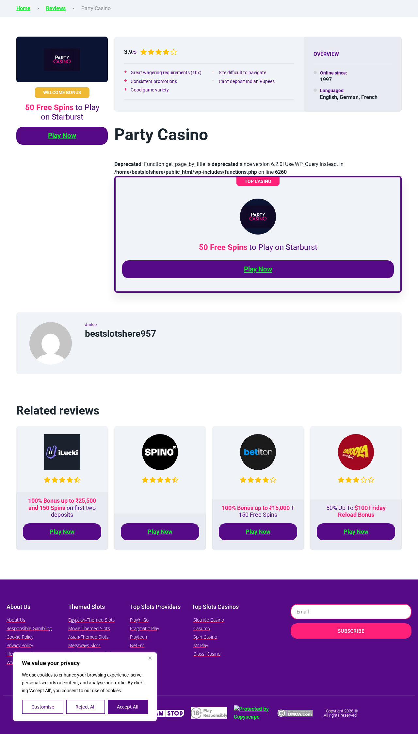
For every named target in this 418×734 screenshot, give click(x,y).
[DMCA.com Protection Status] (295, 713)
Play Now (62, 135)
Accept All (127, 707)
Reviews (56, 8)
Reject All (85, 707)
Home (23, 8)
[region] (85, 686)
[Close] (150, 658)
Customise (42, 707)
